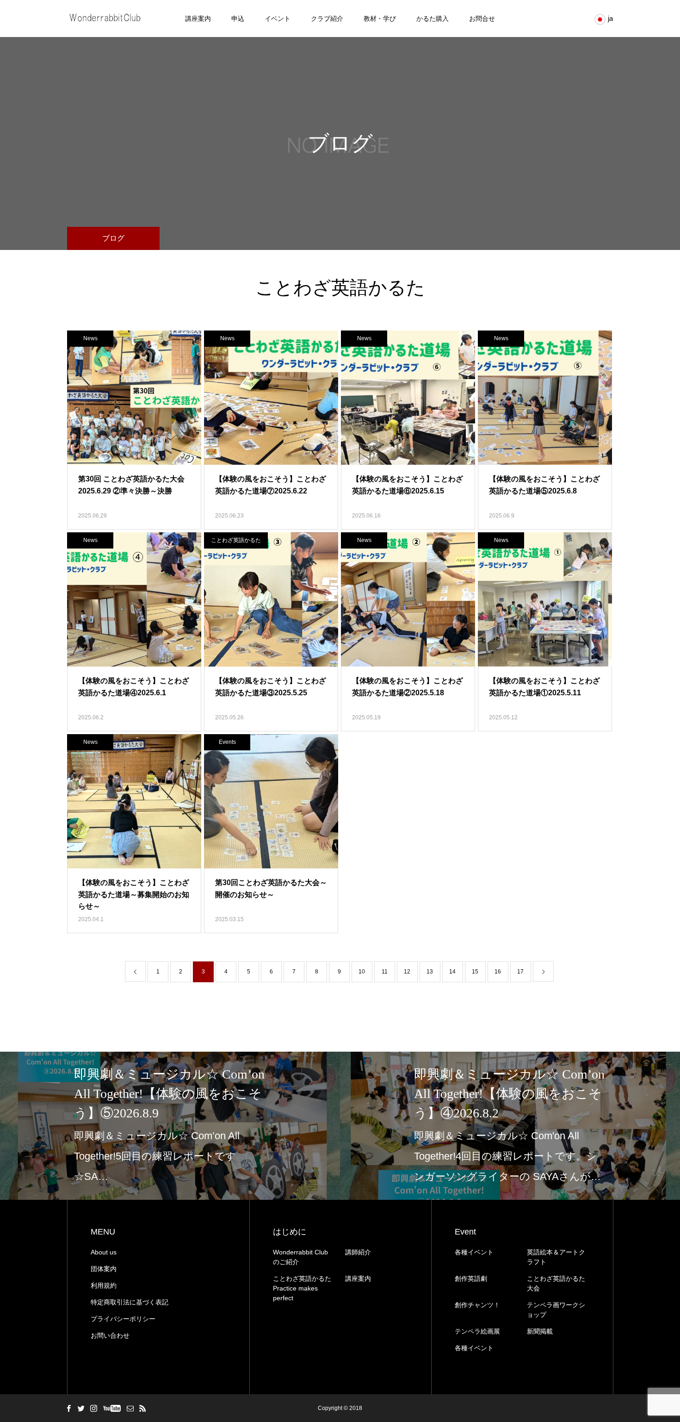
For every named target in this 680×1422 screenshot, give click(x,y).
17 (520, 971)
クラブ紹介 (327, 18)
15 (475, 971)
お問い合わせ (110, 1335)
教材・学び (380, 18)
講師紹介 (358, 1252)
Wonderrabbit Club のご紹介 (300, 1257)
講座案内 (198, 18)
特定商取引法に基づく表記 (129, 1302)
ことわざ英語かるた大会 (556, 1283)
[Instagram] (93, 1408)
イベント (278, 18)
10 (362, 971)
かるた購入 (432, 18)
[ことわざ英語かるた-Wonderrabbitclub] (106, 18)
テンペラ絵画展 (477, 1331)
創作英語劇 (471, 1278)
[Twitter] (81, 1408)
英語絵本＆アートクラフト (556, 1257)
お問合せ (482, 18)
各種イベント (474, 1252)
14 (452, 971)
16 (498, 971)
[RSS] (142, 1408)
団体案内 (104, 1268)
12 (407, 971)
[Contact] (130, 1408)
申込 (237, 18)
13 (430, 971)
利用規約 (104, 1285)
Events (227, 742)
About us (104, 1252)
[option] (170, 1126)
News (90, 338)
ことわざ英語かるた (236, 540)
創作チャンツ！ (477, 1305)
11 (385, 971)
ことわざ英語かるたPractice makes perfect (302, 1288)
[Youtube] (111, 1408)
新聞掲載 (540, 1331)
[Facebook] (68, 1408)
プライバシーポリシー (123, 1318)
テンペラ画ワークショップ (556, 1309)
